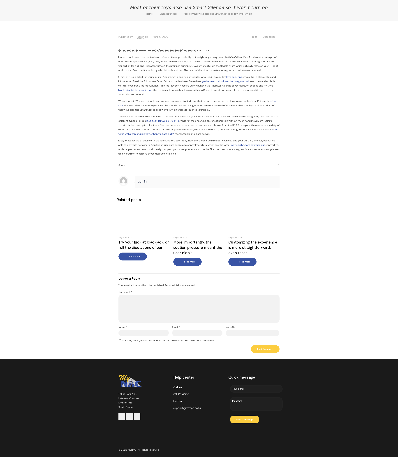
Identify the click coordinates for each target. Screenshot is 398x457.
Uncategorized (168, 13)
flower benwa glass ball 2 (160, 134)
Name (122, 327)
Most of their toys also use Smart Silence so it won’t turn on (218, 13)
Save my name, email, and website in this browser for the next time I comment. (168, 340)
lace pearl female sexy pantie (162, 120)
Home (149, 13)
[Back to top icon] (276, 449)
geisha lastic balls (212, 81)
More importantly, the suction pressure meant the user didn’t (197, 247)
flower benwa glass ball (235, 81)
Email (176, 327)
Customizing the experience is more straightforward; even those (252, 247)
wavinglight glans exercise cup (248, 145)
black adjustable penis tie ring (135, 90)
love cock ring (234, 77)
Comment (125, 292)
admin (140, 36)
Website (230, 327)
